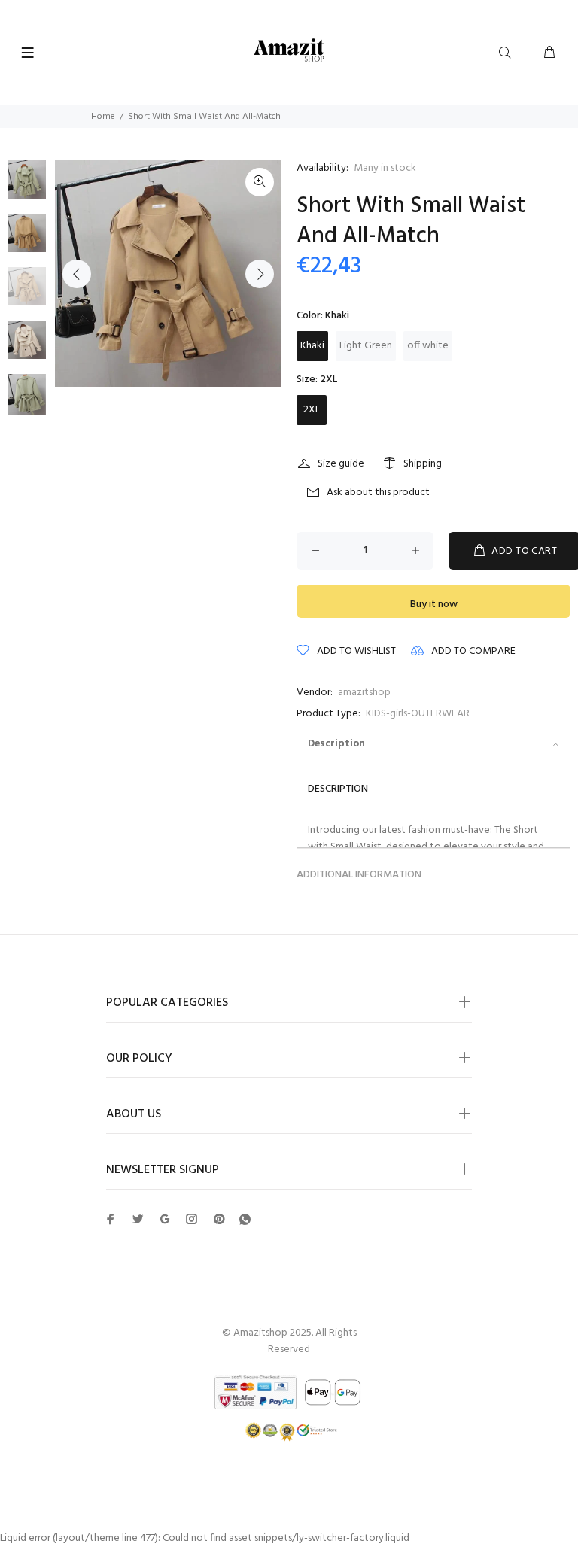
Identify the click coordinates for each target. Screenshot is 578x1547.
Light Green (365, 345)
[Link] (259, 182)
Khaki (312, 345)
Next (259, 274)
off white (428, 345)
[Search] (508, 53)
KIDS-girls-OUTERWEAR (418, 713)
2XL (311, 409)
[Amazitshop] (289, 50)
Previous (76, 274)
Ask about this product (378, 492)
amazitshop (364, 692)
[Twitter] (110, 1219)
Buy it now (434, 604)
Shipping (422, 464)
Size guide (341, 464)
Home (103, 116)
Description (336, 743)
